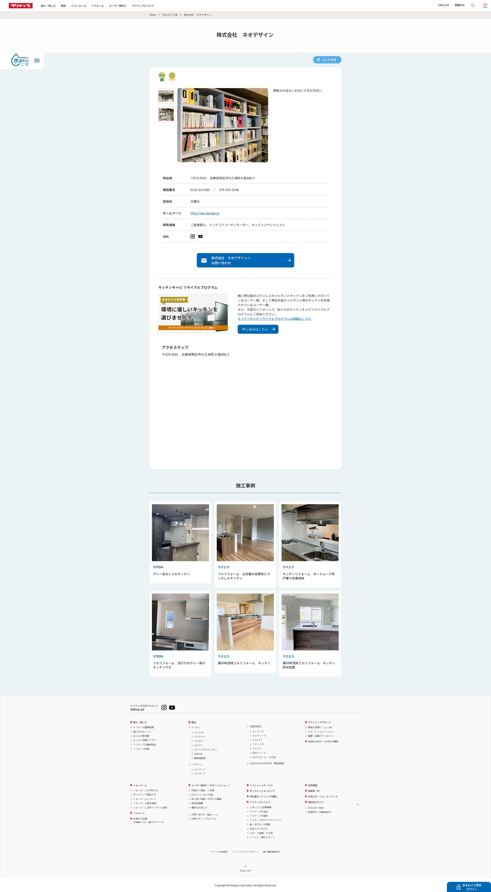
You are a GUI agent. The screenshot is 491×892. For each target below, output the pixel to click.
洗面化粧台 (255, 726)
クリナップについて (143, 5)
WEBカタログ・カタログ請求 (323, 741)
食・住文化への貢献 (260, 824)
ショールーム (78, 5)
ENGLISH (443, 5)
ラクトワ (257, 748)
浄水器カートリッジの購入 (263, 796)
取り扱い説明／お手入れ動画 (206, 798)
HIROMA (198, 753)
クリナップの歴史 (259, 815)
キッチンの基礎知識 (143, 727)
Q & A (203, 794)
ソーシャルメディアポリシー (245, 851)
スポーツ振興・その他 (261, 833)
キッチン (196, 727)
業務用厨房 (200, 758)
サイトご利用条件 (219, 851)
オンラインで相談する (144, 794)
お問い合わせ (205, 814)
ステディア (199, 736)
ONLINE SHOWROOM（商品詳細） (268, 763)
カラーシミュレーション (320, 731)
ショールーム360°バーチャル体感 (150, 807)
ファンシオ (258, 744)
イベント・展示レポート (262, 837)
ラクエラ (198, 741)
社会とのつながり (259, 828)
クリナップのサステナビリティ (266, 819)
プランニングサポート (319, 722)
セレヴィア (200, 769)
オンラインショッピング (262, 790)
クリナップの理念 (259, 811)
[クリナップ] (21, 7)
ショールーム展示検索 (144, 803)
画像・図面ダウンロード (320, 735)
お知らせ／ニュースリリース (323, 796)
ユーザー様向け (117, 5)
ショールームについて (144, 798)
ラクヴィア (200, 773)
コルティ (198, 745)
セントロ (198, 732)
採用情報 (312, 785)
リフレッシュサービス (261, 785)
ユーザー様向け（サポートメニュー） (211, 785)
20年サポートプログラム (204, 818)
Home (153, 15)
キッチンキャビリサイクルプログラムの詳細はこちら (274, 318)
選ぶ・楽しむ (48, 5)
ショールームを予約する (145, 790)
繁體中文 (460, 5)
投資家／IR (313, 790)
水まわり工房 (170, 15)
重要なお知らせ (199, 807)
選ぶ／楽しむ (140, 722)
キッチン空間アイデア (144, 740)
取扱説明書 (197, 803)
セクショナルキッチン (205, 749)
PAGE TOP (245, 870)
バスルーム (197, 764)
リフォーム (97, 5)
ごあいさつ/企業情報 (260, 807)
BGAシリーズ (259, 752)
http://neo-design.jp (204, 213)
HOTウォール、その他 (264, 757)
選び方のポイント (142, 731)
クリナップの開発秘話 (144, 744)
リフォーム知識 (141, 748)
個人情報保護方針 (271, 851)
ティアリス (258, 731)
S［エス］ (257, 739)
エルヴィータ (259, 735)
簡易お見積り (320, 727)
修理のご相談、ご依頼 (202, 790)
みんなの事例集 (141, 735)
